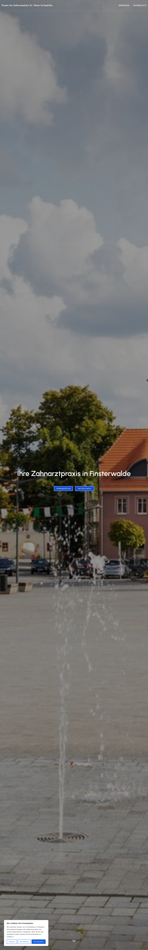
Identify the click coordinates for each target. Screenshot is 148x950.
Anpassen (12, 941)
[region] (26, 933)
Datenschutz (139, 5)
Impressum (124, 5)
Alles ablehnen (24, 941)
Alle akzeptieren (39, 941)
